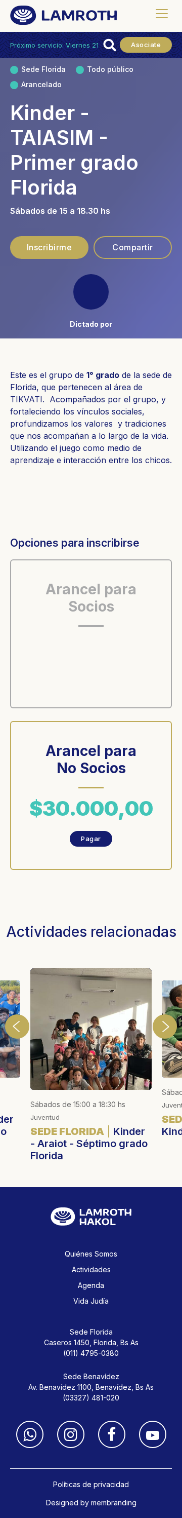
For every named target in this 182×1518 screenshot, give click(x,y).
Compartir (132, 247)
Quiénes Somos (91, 1253)
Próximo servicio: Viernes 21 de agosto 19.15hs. (84, 45)
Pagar (91, 838)
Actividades (91, 1269)
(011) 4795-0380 (91, 1353)
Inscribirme (49, 247)
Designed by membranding (91, 1502)
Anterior (17, 1026)
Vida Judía (91, 1301)
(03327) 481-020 (91, 1397)
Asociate (146, 45)
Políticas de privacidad (91, 1484)
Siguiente (165, 1026)
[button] (161, 14)
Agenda (91, 1285)
